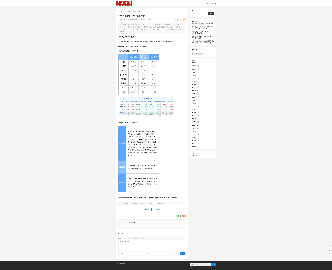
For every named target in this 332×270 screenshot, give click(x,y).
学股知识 (194, 155)
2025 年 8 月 (195, 100)
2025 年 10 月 (196, 94)
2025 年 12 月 (196, 87)
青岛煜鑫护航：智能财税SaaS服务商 (202, 23)
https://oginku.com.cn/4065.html (155, 203)
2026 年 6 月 (195, 69)
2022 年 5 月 (195, 143)
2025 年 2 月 (195, 119)
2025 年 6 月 (195, 106)
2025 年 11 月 (196, 91)
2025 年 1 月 (195, 122)
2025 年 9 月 (195, 97)
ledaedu (123, 19)
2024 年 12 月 (196, 125)
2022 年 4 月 (195, 147)
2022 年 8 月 (195, 134)
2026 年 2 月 (195, 81)
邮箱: (146, 253)
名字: (121, 253)
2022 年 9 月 (195, 131)
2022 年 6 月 (195, 140)
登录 (207, 3)
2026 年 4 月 (195, 75)
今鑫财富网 (122, 263)
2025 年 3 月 (195, 115)
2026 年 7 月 (195, 66)
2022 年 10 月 (196, 128)
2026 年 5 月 (195, 72)
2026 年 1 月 (195, 84)
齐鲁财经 (120, 11)
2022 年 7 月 (195, 137)
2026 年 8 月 (195, 63)
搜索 (193, 11)
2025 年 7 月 (195, 103)
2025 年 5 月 (195, 109)
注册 (211, 3)
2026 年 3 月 (195, 78)
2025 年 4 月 (195, 112)
